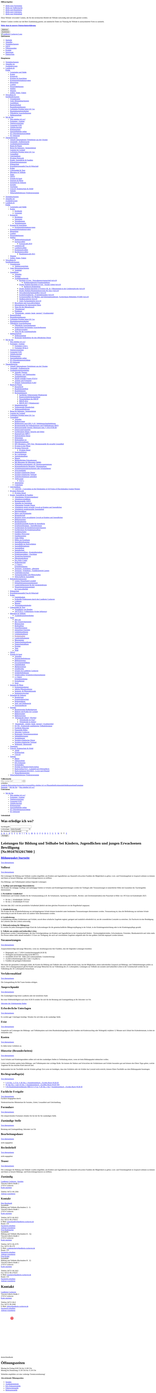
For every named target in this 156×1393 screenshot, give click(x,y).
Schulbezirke (19, 669)
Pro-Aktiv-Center (21, 560)
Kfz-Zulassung (20, 763)
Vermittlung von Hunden (24, 609)
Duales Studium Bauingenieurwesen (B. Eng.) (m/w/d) (39, 291)
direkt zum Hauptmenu (13, 10)
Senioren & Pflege (16, 181)
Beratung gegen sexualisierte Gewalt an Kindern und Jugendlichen (39, 517)
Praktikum (18, 311)
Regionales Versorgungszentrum (26, 734)
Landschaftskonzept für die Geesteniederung (31, 585)
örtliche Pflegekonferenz (23, 689)
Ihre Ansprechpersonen (23, 622)
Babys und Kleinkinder (23, 513)
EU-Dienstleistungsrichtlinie (20, 134)
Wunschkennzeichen (22, 773)
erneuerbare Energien (22, 630)
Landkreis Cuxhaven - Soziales (12, 1181)
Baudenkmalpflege (21, 389)
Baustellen (51, 785)
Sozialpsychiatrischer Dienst (25, 472)
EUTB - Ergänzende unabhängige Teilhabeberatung (33, 726)
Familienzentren (20, 536)
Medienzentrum (20, 667)
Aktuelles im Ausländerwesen (11, 65)
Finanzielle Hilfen (21, 730)
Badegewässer (20, 421)
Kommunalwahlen (21, 250)
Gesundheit (14, 154)
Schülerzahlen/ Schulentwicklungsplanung (30, 675)
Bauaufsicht (19, 387)
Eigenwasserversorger (22, 430)
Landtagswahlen (20, 248)
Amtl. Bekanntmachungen (19, 101)
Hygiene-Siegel (24, 450)
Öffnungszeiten (11, 48)
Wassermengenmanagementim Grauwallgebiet (25, 588)
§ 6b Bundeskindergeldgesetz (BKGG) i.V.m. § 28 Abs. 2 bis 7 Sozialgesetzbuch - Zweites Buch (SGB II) (43, 1087)
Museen (17, 603)
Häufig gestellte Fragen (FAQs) (26, 378)
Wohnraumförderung (22, 409)
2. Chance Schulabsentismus (21, 678)
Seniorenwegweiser (22, 693)
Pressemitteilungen (17, 87)
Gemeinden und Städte (18, 72)
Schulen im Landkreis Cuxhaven (26, 671)
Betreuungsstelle (11, 1390)
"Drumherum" (20, 309)
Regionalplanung (21, 393)
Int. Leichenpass (20, 454)
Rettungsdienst (20, 701)
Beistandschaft (20, 515)
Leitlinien (18, 601)
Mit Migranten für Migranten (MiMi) (28, 462)
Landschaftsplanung (22, 638)
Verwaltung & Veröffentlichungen (12, 96)
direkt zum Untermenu (13, 12)
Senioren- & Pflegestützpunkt (25, 691)
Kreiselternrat (19, 681)
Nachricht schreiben (8, 1226)
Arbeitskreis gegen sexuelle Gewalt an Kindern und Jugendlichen (38, 507)
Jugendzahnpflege (21, 456)
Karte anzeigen (6, 1188)
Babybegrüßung (20, 511)
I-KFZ (7, 46)
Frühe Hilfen (19, 538)
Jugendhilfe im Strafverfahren (25, 544)
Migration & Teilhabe (18, 172)
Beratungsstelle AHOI (23, 501)
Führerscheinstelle (12, 1388)
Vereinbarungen (20, 223)
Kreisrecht (13, 76)
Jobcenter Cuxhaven (22, 732)
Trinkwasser (19, 479)
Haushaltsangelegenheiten (19, 111)
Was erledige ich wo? (17, 119)
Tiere (16, 648)
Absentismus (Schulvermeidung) (26, 497)
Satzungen (18, 219)
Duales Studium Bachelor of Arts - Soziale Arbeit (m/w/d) (40, 285)
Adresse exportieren (8, 1194)
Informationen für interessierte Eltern (28, 305)
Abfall (17, 750)
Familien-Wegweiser (22, 534)
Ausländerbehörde (12, 1384)
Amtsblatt (18, 270)
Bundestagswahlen (21, 252)
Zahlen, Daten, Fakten (18, 93)
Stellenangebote (15, 115)
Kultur (12, 168)
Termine (18, 276)
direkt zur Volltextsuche (13, 8)
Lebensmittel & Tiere (17, 170)
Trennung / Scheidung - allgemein (27, 569)
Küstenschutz (19, 752)
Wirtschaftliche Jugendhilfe (24, 577)
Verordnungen (20, 221)
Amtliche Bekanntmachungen (11, 785)
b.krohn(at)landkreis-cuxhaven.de (19, 1275)
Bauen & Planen (16, 146)
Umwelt (17, 754)
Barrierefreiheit (15, 105)
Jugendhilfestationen (22, 546)
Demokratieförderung (22, 658)
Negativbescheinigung (23, 556)
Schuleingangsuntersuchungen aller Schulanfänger (33, 468)
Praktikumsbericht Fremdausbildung (37, 282)
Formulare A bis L (21, 346)
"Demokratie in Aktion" (27, 722)
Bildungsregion (20, 519)
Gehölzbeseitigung (21, 632)
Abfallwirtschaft (16, 127)
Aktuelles (8, 42)
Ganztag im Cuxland (17, 150)
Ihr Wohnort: (5, 831)
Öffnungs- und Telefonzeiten (25, 374)
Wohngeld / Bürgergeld (23, 744)
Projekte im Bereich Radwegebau (27, 767)
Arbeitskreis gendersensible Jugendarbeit (29, 509)
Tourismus (14, 187)
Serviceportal (27, 785)
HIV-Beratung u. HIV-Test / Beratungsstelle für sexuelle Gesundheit (39, 444)
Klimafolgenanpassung (18, 162)
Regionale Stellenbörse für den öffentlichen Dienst (33, 338)
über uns (18, 620)
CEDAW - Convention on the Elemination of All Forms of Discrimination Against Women (47, 489)
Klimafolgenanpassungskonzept (26, 583)
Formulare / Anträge (17, 121)
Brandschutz (19, 697)
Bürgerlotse (14, 82)
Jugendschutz (19, 550)
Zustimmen (5, 32)
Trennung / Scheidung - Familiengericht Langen (32, 571)
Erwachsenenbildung (22, 663)
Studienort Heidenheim (32, 287)
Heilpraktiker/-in (20, 440)
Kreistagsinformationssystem (20, 80)
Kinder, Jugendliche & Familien (21, 160)
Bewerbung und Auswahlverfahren (27, 303)
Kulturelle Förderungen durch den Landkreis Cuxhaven (35, 599)
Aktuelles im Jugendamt (23, 503)
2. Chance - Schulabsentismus (21, 565)
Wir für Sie (9, 117)
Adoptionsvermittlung (22, 499)
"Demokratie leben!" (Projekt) (25, 718)
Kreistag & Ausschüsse (18, 78)
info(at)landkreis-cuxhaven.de (17, 1306)
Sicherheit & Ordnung (18, 183)
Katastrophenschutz (22, 699)
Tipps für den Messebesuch (24, 307)
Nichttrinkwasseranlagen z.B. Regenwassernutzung (33, 464)
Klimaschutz (14, 164)
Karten (12, 74)
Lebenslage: (5, 829)
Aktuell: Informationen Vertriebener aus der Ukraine (29, 140)
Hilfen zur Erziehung (22, 540)
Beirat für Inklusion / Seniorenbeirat (23, 148)
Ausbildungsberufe (21, 278)
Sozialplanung (20, 738)
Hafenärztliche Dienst (22, 436)
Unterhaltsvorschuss (22, 573)
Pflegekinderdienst (21, 558)
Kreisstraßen (19, 765)
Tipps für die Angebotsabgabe (25, 331)
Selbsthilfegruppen (21, 736)
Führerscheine (20, 761)
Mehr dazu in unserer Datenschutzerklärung (18, 25)
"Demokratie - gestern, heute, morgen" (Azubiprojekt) (34, 313)
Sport (17, 683)
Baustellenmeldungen (18, 107)
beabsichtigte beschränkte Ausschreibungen (30, 327)
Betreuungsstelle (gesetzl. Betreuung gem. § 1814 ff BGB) (36, 428)
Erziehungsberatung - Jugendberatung (28, 526)
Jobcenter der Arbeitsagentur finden (13, 1003)
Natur (12, 174)
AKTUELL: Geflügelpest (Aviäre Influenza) (31, 611)
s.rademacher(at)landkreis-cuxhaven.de (21, 1248)
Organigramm (15, 99)
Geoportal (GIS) (16, 125)
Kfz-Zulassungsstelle (13, 1386)
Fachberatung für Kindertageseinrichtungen (30, 528)
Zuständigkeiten (20, 376)
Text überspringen (7, 863)
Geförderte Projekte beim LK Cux (22, 109)
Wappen (13, 91)
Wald (16, 650)
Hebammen (19, 438)
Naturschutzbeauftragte (23, 642)
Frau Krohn (5, 1256)
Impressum (9, 52)
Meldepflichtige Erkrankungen (26, 460)
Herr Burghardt (6, 1203)
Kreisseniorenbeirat (22, 687)
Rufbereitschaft (20, 562)
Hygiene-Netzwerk (17, 158)
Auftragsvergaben (21, 329)
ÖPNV (12, 176)
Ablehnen (5, 29)
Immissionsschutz (21, 405)
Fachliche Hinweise (22, 728)
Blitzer (17, 759)
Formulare (79, 785)
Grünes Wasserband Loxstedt (25, 581)
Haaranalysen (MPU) (22, 434)
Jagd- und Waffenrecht (23, 703)
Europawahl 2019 (25, 244)
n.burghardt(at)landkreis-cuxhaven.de (20, 1222)
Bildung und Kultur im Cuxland (26, 712)
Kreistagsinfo (59, 785)
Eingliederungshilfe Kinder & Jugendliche (30, 524)
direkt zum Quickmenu (13, 6)
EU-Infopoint (15, 136)
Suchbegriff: (5, 827)
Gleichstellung (15, 156)
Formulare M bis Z (21, 348)
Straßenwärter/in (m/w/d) (28, 299)
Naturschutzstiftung (22, 644)
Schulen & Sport (16, 178)
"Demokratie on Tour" (27, 720)
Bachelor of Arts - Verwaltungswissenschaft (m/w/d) (38, 280)
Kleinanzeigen (15, 129)
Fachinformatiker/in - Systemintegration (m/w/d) (36, 295)
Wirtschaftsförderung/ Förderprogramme (24, 193)
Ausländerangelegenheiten (19, 144)
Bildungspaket (20, 714)
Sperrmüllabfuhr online (18, 131)
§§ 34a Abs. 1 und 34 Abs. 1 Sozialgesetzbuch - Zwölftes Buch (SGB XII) (32, 1085)
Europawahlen (20, 242)
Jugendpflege (19, 548)
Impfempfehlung (21, 452)
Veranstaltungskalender (23, 605)
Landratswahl (19, 246)
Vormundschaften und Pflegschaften (28, 575)
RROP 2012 (23, 401)
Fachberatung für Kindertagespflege (28, 530)
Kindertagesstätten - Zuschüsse (26, 554)
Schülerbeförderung (22, 673)
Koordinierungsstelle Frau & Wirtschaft (24, 166)
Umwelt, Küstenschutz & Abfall (21, 189)
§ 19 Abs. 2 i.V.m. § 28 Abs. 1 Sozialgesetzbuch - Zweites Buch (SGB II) (32, 1083)
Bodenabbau (19, 626)
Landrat (13, 84)
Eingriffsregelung (21, 628)
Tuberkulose (19, 483)
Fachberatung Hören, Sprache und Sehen (29, 432)
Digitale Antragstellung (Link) (25, 383)
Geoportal (18, 213)
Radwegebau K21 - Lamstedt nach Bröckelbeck (32, 769)
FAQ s (21, 481)
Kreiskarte (18, 211)
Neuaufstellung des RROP (28, 399)
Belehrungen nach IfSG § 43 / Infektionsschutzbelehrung (35, 423)
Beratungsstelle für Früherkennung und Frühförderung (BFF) (37, 425)
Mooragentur (19, 640)
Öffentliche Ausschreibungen (20, 113)
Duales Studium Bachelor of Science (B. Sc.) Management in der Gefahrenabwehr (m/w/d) (52, 289)
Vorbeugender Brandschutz (24, 407)
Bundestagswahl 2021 (27, 254)
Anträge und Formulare (23, 381)
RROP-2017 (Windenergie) (29, 403)
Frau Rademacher (7, 1230)
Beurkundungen (20, 522)
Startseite (8, 40)
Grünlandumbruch (21, 634)
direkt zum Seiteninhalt (13, 14)
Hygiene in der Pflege (22, 446)
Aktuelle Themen (21, 372)
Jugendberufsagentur (22, 542)
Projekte (18, 646)
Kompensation (20, 636)
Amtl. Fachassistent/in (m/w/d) (30, 301)
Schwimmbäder (20, 470)
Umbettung (19, 485)
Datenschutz (9, 54)
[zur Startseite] (11, 34)
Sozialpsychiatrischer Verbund (25, 475)
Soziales (13, 185)
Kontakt (8, 50)
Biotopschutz (19, 624)
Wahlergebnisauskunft (23, 240)
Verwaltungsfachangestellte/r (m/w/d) (32, 293)
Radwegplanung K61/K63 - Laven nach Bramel (32, 771)
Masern (17, 458)
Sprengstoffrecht (20, 705)
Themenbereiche (11, 138)
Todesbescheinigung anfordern (26, 477)
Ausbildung (14, 103)
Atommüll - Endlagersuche (19, 142)
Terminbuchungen (12, 44)
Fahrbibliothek (20, 597)
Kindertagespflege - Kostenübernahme (28, 552)
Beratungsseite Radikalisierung (26, 710)
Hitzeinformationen (22, 442)
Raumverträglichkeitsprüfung (29, 397)
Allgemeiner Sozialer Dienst (25, 505)
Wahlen (13, 89)
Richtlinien (18, 217)
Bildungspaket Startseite (15, 857)
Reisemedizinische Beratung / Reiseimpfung (30, 466)
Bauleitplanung (20, 391)
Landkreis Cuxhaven (8, 1292)
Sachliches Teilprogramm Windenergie (33, 395)
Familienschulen (20, 532)
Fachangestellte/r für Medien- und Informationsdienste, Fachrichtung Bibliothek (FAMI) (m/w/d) (54, 297)
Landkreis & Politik (10, 69)
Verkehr (13, 191)
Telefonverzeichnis (17, 123)
